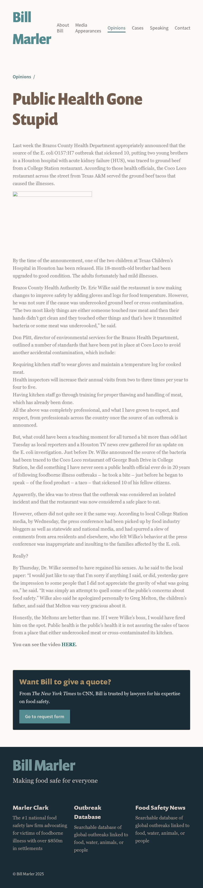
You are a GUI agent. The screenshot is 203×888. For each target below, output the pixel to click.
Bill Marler (32, 28)
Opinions (117, 28)
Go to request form (44, 716)
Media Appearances (88, 28)
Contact (182, 28)
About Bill (63, 28)
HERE (69, 644)
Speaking (159, 28)
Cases (138, 28)
